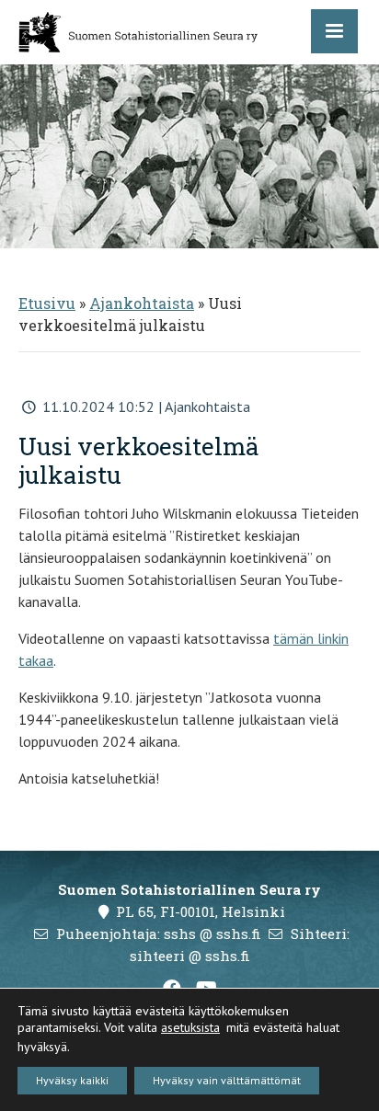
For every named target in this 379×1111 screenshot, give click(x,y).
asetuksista (190, 1027)
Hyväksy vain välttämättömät (227, 1080)
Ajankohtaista (141, 303)
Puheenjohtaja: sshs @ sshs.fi (158, 933)
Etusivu (46, 303)
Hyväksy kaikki (72, 1080)
